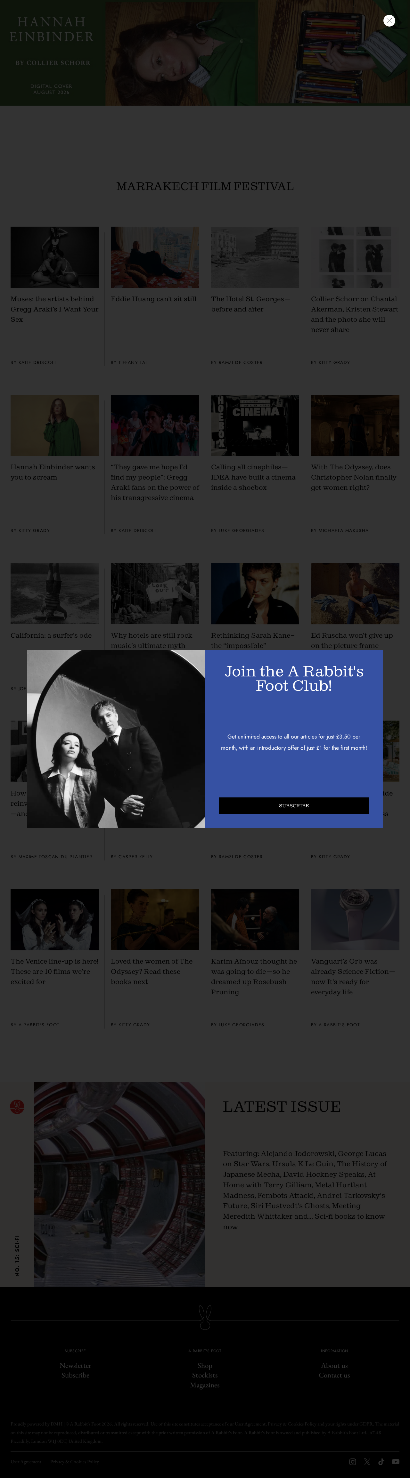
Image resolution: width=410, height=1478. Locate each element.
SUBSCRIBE (294, 806)
